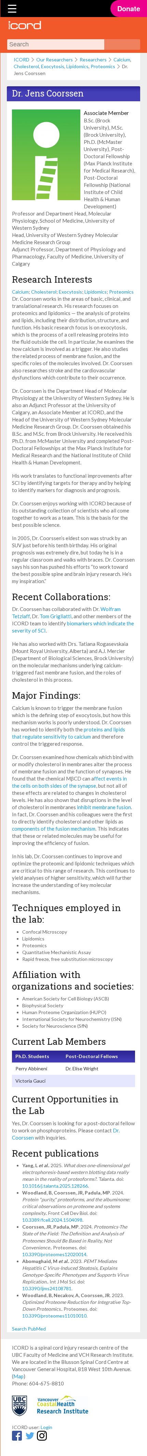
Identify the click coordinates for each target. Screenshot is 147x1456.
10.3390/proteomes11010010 (54, 1316)
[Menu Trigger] (12, 8)
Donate (128, 8)
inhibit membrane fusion (104, 807)
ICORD (21, 59)
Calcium (121, 59)
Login (46, 1427)
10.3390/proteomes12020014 (54, 1254)
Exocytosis (52, 66)
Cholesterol (26, 66)
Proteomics (103, 66)
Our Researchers (54, 59)
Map (18, 1376)
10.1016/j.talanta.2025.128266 (55, 1186)
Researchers (93, 59)
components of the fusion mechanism (53, 829)
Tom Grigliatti (55, 616)
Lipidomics (77, 66)
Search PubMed (29, 1329)
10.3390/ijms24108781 (46, 1288)
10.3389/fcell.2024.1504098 (52, 1220)
